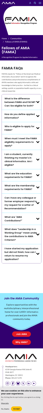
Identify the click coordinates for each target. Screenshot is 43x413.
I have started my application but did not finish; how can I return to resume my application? (21, 254)
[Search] (35, 3)
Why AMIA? (21, 342)
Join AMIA (21, 334)
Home (4, 38)
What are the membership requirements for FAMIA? (20, 187)
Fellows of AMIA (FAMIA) (16, 41)
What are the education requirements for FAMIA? (18, 175)
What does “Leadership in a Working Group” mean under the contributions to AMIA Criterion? (21, 234)
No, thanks (5, 409)
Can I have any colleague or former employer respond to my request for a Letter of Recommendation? (21, 203)
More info (5, 403)
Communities (16, 38)
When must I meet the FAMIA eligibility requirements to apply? (21, 142)
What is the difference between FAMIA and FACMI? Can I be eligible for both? (20, 102)
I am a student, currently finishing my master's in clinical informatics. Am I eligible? (19, 159)
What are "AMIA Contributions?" (13, 218)
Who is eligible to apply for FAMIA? (19, 128)
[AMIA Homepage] (8, 3)
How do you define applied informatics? (20, 116)
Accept (16, 409)
